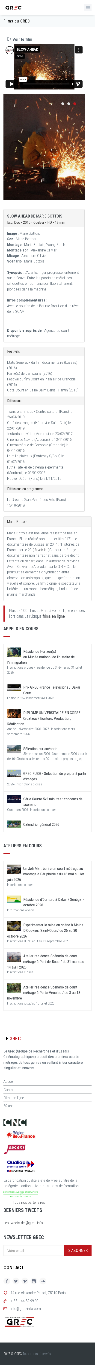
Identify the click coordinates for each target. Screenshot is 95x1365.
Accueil (8, 1081)
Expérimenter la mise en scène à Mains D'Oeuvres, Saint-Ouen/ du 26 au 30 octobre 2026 (45, 930)
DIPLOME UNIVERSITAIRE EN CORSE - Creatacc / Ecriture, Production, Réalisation (45, 718)
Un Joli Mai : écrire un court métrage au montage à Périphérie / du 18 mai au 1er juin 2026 (45, 874)
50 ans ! (9, 1105)
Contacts (10, 1089)
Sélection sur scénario (40, 748)
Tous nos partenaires (29, 1202)
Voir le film (22, 39)
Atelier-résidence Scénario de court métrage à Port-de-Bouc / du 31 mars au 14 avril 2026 (45, 961)
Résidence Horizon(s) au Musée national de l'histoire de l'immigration (41, 657)
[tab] (44, 39)
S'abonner (78, 1250)
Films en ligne (13, 1097)
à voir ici (41, 549)
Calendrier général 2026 (41, 824)
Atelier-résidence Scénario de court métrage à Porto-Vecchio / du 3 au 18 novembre (43, 993)
